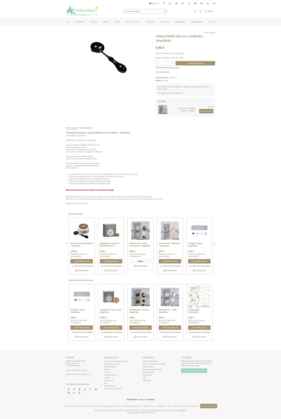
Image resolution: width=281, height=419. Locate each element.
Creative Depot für (111, 375)
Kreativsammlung (108, 196)
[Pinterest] (176, 4)
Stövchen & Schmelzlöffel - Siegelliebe (81, 244)
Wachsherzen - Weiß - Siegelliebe (168, 311)
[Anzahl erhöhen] (172, 63)
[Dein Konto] (200, 11)
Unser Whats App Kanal (113, 389)
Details (140, 261)
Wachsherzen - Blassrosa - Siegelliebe (169, 244)
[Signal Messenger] (195, 4)
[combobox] (142, 11)
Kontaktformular (85, 374)
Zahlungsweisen (110, 367)
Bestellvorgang (148, 367)
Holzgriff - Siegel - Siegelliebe (195, 244)
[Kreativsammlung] (214, 4)
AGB (144, 378)
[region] (108, 59)
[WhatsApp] (189, 4)
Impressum (147, 380)
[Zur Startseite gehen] (82, 10)
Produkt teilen (164, 72)
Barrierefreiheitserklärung (152, 369)
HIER (159, 93)
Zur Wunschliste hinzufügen (169, 68)
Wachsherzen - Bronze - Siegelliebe (139, 311)
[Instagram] (170, 4)
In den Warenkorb (195, 63)
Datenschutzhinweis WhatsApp (154, 364)
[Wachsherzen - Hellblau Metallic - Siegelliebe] (162, 109)
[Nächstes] (214, 243)
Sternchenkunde (110, 386)
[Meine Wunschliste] (195, 11)
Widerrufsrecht (148, 372)
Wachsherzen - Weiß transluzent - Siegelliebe (139, 244)
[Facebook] (164, 4)
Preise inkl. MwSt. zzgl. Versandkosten (170, 53)
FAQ (105, 383)
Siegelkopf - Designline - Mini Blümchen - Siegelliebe (110, 244)
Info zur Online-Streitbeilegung (115, 361)
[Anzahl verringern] (158, 63)
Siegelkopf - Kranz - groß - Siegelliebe (111, 311)
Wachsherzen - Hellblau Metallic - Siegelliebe (186, 109)
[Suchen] (164, 11)
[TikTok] (183, 4)
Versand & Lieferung (111, 364)
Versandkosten (133, 410)
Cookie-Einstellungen (150, 361)
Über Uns (117, 406)
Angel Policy (108, 380)
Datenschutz (147, 375)
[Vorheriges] (66, 243)
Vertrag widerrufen (209, 406)
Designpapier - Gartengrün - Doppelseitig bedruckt (197, 311)
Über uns (107, 372)
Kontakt (107, 369)
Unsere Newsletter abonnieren (194, 371)
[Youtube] (202, 4)
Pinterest (89, 196)
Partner (107, 378)
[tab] (71, 128)
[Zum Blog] (208, 4)
